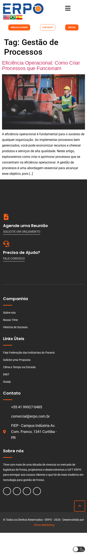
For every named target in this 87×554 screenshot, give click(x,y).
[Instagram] (17, 491)
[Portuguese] (13, 19)
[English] (6, 19)
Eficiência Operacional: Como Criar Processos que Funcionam (41, 65)
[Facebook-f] (7, 491)
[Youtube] (27, 491)
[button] (79, 549)
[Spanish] (19, 19)
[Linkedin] (37, 491)
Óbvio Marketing (44, 525)
